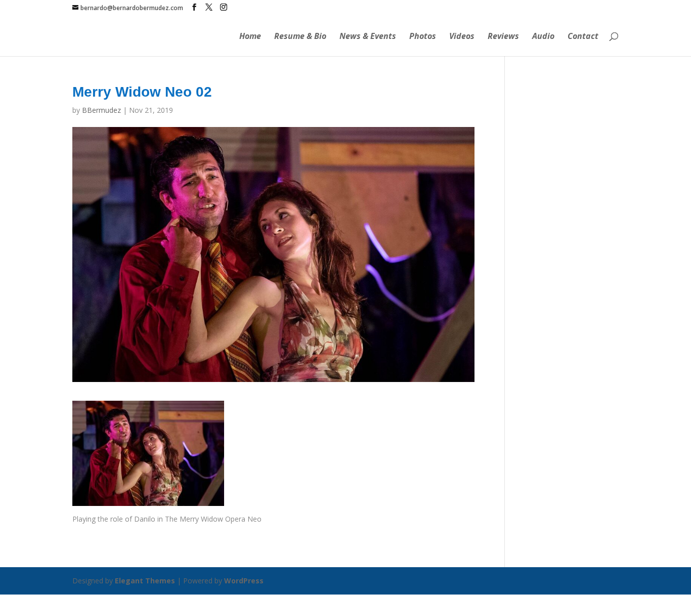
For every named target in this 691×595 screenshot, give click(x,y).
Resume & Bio (300, 36)
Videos (461, 36)
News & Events (367, 36)
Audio (543, 36)
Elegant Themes (145, 580)
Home (250, 36)
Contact (583, 36)
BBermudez (101, 110)
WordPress (244, 580)
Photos (422, 36)
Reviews (503, 36)
